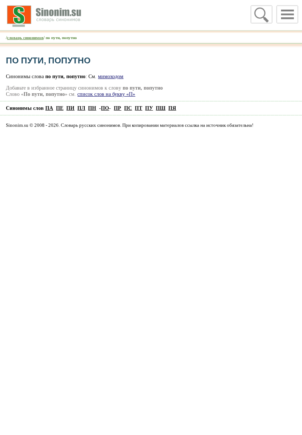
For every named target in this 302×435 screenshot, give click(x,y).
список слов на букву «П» (106, 94)
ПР (117, 108)
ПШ (160, 108)
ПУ (149, 108)
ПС (128, 108)
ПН (92, 108)
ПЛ (81, 108)
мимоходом (110, 76)
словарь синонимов (25, 37)
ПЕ (59, 108)
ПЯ (172, 108)
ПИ (70, 108)
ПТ (138, 108)
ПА (49, 108)
